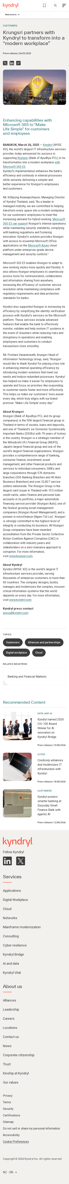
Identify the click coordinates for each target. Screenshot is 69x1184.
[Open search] (55, 5)
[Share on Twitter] (5, 63)
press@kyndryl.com (15, 613)
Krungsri (22, 158)
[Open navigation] (64, 5)
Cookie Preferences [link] (16, 1141)
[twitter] (20, 861)
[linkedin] (7, 861)
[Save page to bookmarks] (44, 5)
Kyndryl (47, 145)
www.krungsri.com (21, 556)
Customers (10, 25)
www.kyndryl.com (20, 600)
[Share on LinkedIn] (12, 63)
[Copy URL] (18, 63)
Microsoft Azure (38, 245)
